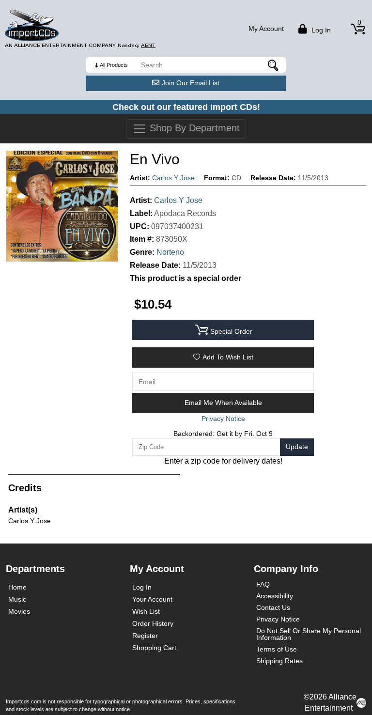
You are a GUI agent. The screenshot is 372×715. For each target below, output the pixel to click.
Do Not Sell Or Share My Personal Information (308, 634)
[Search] (274, 65)
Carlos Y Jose (173, 178)
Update (297, 447)
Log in (320, 30)
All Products (114, 65)
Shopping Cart (154, 648)
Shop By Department (193, 128)
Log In (142, 587)
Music (17, 599)
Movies (19, 611)
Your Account (152, 599)
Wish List (146, 611)
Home (17, 587)
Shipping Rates (279, 661)
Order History (152, 623)
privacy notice (223, 418)
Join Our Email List (190, 83)
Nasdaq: (136, 45)
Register (145, 635)
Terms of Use (276, 649)
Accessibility (274, 596)
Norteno (170, 252)
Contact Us (273, 607)
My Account (266, 28)
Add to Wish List (227, 357)
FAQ (263, 584)
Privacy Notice (278, 619)
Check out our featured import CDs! (186, 107)
